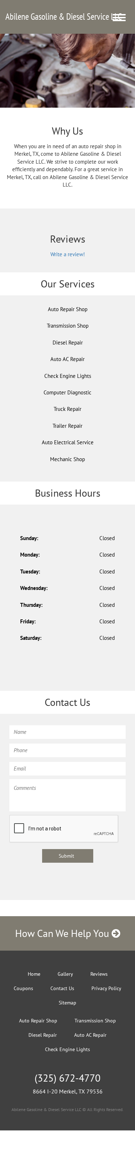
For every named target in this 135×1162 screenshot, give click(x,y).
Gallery (65, 974)
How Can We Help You (63, 933)
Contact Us (62, 988)
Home (34, 974)
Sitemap (67, 1002)
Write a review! (67, 254)
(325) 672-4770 (67, 1077)
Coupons (23, 988)
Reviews (99, 974)
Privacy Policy (106, 988)
